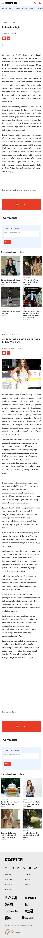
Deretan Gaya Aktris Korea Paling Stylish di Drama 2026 (10, 282)
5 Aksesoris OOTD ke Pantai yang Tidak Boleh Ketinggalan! (31, 282)
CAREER (11, 8)
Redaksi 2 (25, 286)
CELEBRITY (32, 8)
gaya (7, 190)
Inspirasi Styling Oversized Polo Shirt (10, 312)
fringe (33, 190)
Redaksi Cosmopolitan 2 (10, 348)
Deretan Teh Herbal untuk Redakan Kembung (10, 803)
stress (9, 712)
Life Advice (15, 334)
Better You (5, 334)
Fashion (5, 23)
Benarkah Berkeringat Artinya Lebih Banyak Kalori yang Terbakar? (8, 835)
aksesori (13, 190)
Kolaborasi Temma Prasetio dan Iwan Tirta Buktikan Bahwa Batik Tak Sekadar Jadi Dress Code (32, 314)
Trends (13, 23)
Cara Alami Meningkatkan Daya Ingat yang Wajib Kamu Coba (32, 804)
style (29, 190)
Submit (7, 242)
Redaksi (5, 33)
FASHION (4, 8)
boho (25, 190)
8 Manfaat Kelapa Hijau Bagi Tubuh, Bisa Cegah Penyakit (31, 835)
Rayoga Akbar (26, 319)
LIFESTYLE (24, 8)
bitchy (13, 712)
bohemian (19, 190)
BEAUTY (18, 8)
